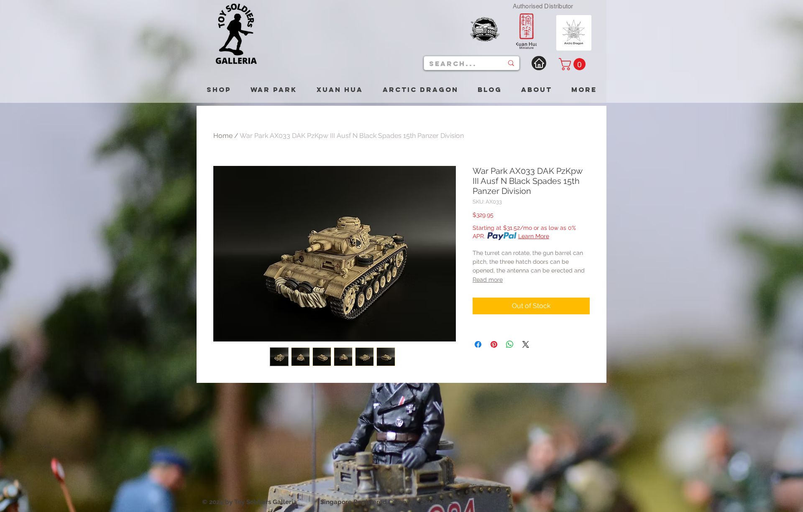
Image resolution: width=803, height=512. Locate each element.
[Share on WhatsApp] (510, 344)
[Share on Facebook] (478, 344)
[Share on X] (526, 344)
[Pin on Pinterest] (494, 344)
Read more (488, 279)
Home (223, 136)
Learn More (533, 236)
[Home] (539, 63)
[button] (573, 64)
